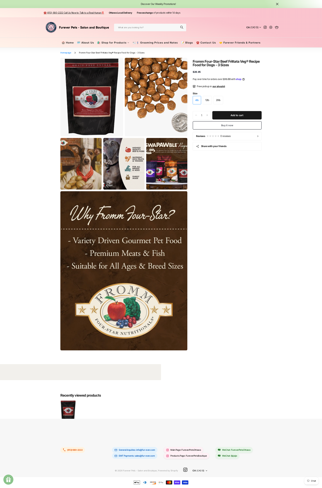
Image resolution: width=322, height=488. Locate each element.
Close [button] (277, 4)
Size (195, 93)
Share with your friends (213, 146)
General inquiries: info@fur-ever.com (137, 450)
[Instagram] (185, 470)
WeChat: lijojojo (229, 455)
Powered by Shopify (168, 470)
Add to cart (237, 115)
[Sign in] (270, 27)
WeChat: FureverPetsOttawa (236, 450)
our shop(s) (218, 86)
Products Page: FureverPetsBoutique (188, 455)
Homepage (65, 52)
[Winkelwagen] (276, 27)
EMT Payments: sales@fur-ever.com (137, 455)
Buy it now (227, 125)
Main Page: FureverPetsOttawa (185, 450)
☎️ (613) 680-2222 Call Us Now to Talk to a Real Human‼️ (74, 12)
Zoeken (182, 27)
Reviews (213, 136)
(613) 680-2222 (75, 450)
